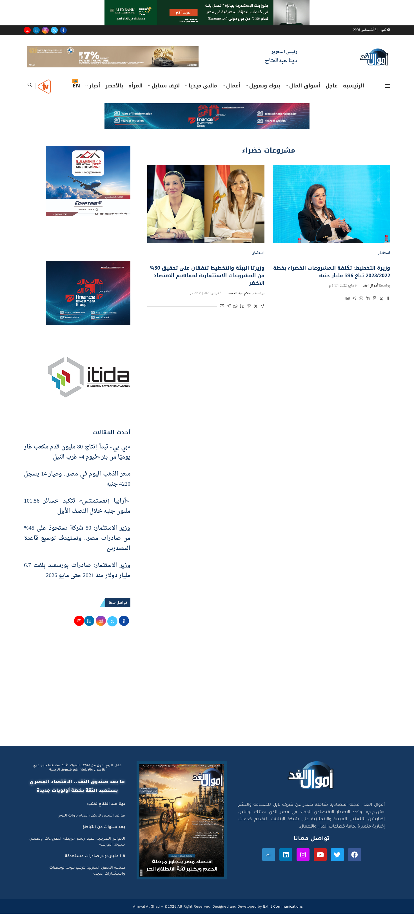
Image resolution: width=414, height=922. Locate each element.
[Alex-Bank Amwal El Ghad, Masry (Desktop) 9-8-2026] (207, 5)
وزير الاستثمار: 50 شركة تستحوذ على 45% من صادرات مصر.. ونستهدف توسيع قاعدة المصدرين (77, 546)
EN (76, 94)
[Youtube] (27, 30)
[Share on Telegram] (354, 307)
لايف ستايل (166, 94)
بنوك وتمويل (264, 94)
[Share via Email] (348, 307)
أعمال (233, 94)
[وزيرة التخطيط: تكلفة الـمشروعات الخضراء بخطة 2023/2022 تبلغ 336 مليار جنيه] (331, 212)
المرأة (135, 94)
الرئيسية (353, 94)
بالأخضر (114, 94)
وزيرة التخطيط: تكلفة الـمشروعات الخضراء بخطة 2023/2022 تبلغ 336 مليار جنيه (331, 280)
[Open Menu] (387, 94)
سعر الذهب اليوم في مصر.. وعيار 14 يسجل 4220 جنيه (77, 487)
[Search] (29, 94)
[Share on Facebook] (388, 307)
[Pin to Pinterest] (375, 307)
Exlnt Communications (282, 914)
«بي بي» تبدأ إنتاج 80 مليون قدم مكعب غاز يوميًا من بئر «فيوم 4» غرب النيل (77, 460)
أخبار (94, 94)
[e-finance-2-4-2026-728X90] (207, 116)
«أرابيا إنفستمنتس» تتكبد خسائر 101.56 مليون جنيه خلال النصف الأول (77, 514)
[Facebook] (63, 30)
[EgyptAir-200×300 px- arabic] (88, 159)
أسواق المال (304, 94)
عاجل (332, 94)
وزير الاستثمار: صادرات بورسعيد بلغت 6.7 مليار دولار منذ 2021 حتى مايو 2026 (77, 578)
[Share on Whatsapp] (361, 307)
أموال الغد (370, 294)
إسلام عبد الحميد (240, 301)
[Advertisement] (207, 700)
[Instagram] (45, 30)
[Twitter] (54, 30)
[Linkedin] (36, 30)
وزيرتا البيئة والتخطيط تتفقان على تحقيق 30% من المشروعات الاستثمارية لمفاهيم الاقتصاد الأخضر (207, 283)
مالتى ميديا (203, 94)
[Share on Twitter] (381, 307)
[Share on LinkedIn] (368, 307)
